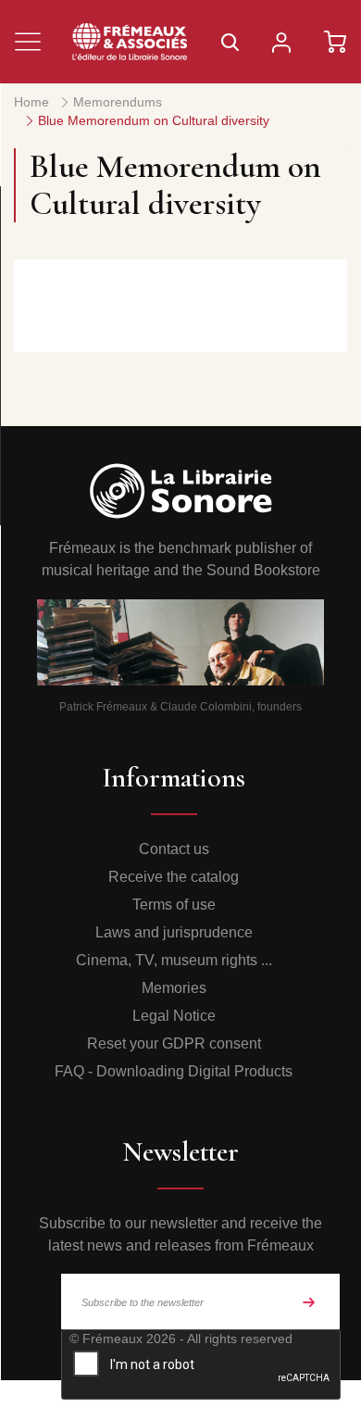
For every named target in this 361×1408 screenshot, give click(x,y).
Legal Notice (174, 1016)
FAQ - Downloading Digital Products (174, 1071)
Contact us (174, 849)
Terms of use (174, 904)
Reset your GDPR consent (174, 1043)
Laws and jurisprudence (174, 932)
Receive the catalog (173, 877)
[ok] (309, 1301)
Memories (174, 988)
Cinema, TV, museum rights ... (174, 960)
